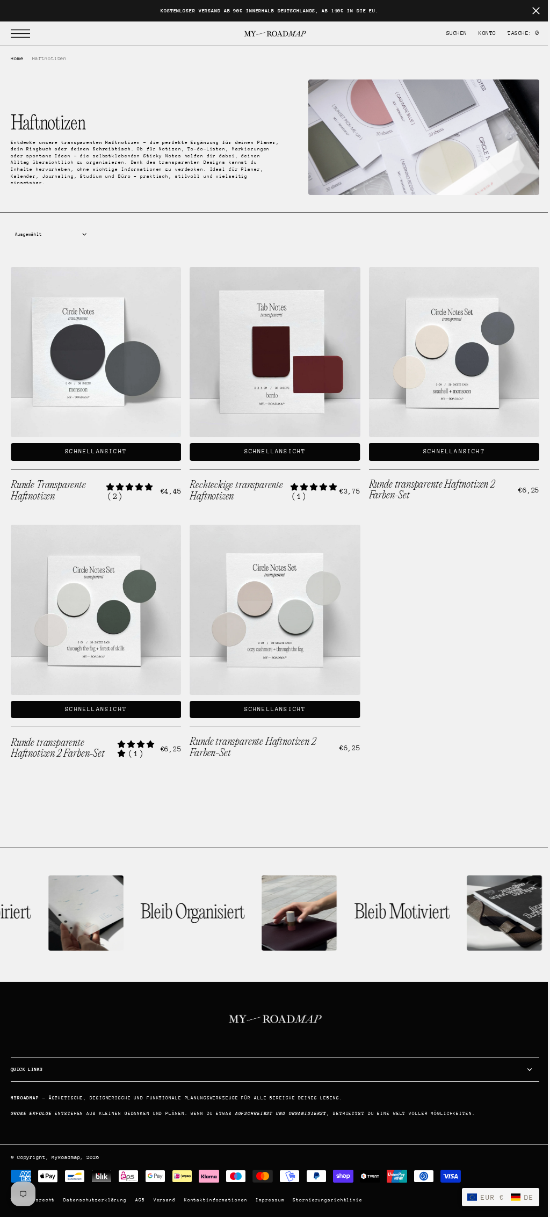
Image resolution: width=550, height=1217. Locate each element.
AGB (140, 1199)
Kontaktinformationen (216, 1199)
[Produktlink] (94, 350)
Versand (165, 1199)
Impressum (270, 1199)
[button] (23, 33)
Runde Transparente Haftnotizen (48, 487)
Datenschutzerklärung (95, 1199)
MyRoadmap (66, 1157)
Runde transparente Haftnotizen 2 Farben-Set (58, 743)
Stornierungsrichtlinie (327, 1199)
